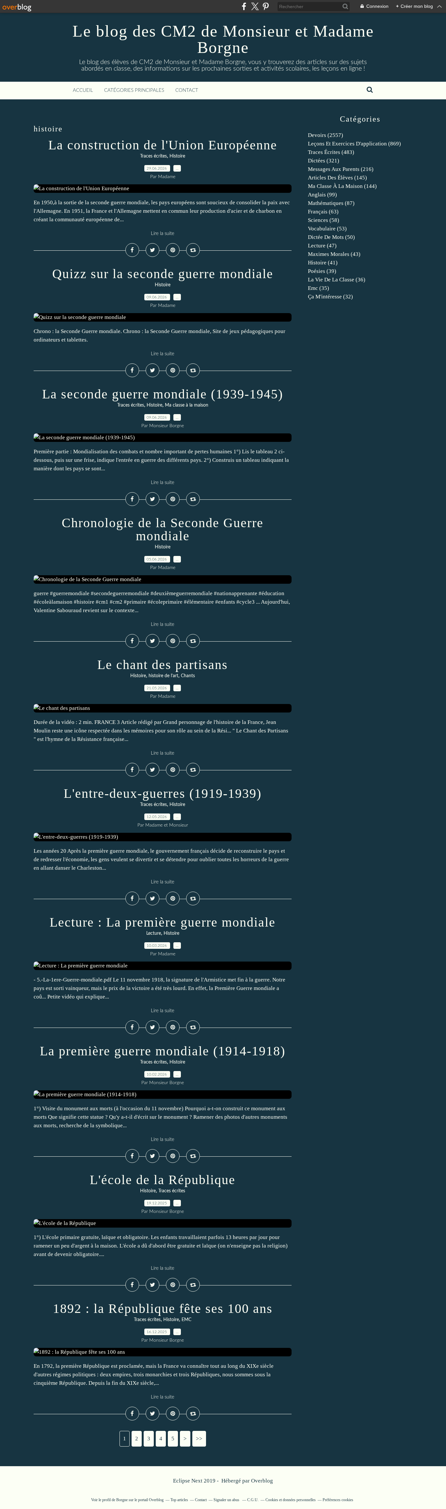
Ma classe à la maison (186, 405)
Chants (188, 676)
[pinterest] (266, 6)
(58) (323, 220)
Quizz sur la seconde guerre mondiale (162, 273)
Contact (186, 90)
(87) (331, 203)
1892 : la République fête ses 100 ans (163, 1308)
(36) (336, 280)
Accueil (83, 90)
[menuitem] (83, 90)
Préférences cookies (338, 1500)
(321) (323, 161)
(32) (330, 296)
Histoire (177, 156)
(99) (322, 195)
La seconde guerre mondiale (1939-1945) (162, 394)
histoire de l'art (163, 676)
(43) (334, 254)
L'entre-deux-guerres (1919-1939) (163, 793)
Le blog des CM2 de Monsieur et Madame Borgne (223, 39)
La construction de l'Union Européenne (162, 145)
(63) (323, 212)
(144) (342, 186)
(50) (331, 237)
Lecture (153, 933)
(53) (327, 229)
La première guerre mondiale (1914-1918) (162, 1051)
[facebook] (244, 6)
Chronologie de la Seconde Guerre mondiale (162, 529)
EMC (186, 1319)
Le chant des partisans (162, 664)
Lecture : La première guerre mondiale (163, 922)
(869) (354, 144)
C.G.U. (253, 1500)
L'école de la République (162, 1179)
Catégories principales (134, 90)
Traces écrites (153, 156)
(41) (323, 263)
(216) (341, 169)
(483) (331, 152)
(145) (337, 178)
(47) (322, 246)
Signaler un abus (227, 1500)
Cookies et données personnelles (290, 1500)
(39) (322, 271)
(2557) (325, 135)
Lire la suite (162, 233)
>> (199, 1438)
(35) (318, 288)
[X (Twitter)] (255, 6)
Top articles (179, 1500)
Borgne (122, 1500)
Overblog (262, 1481)
